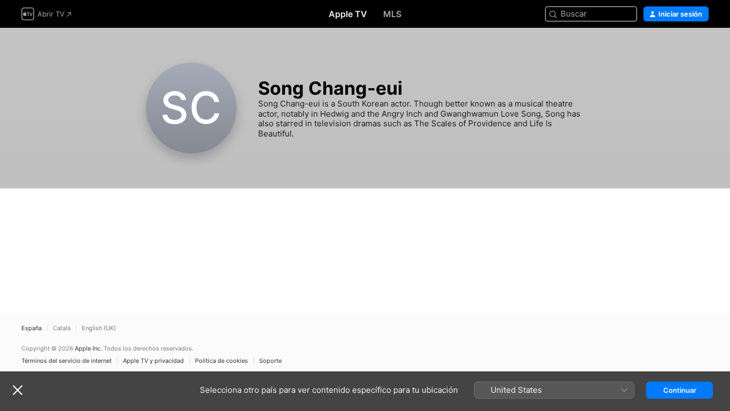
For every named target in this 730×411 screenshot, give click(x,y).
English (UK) (99, 328)
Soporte (270, 361)
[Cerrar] (17, 390)
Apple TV (348, 14)
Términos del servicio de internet (66, 361)
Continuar (679, 390)
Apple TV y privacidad (153, 361)
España (31, 328)
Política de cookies (221, 361)
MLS (392, 14)
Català (62, 328)
